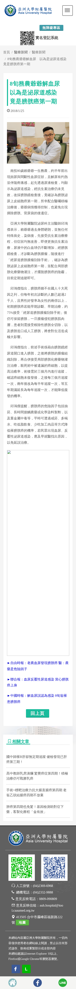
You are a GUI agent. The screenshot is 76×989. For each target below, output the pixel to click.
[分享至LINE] (62, 982)
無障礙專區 (51, 28)
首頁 (6, 52)
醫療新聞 (38, 52)
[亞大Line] (21, 868)
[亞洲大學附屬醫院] (38, 837)
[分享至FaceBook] (37, 982)
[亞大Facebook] (54, 868)
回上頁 (38, 713)
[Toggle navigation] (67, 10)
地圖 (22, 922)
